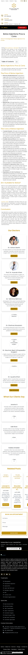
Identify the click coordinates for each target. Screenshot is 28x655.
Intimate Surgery (8, 606)
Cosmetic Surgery (9, 613)
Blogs (16, 1)
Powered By (9, 653)
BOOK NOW (14, 533)
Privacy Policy (6, 649)
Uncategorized (9, 39)
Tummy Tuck (7, 595)
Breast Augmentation (9, 597)
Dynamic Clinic (4, 201)
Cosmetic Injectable (9, 619)
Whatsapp (22, 27)
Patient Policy (21, 649)
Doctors (7, 1)
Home (2, 39)
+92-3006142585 (8, 630)
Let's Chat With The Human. (17, 652)
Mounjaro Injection (9, 590)
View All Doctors (14, 390)
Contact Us (11, 1)
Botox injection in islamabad (11, 48)
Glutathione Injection (9, 583)
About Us (3, 1)
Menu (5, 28)
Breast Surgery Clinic (9, 615)
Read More (14, 256)
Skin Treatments (8, 608)
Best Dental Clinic (8, 604)
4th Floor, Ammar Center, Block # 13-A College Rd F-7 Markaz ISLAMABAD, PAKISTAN (14, 627)
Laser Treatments (9, 610)
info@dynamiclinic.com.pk (11, 632)
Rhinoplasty (7, 581)
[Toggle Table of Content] (15, 62)
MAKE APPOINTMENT (13, 548)
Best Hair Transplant (9, 617)
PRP (5, 592)
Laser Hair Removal (9, 588)
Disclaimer (14, 649)
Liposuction (7, 586)
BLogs (18, 647)
